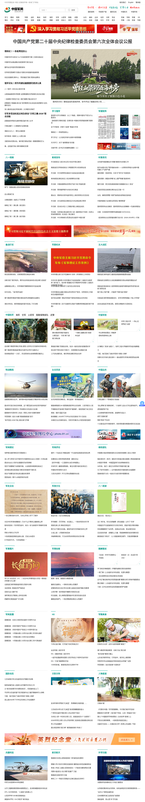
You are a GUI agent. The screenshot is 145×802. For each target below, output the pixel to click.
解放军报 (92, 7)
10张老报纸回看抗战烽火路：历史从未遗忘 (20, 560)
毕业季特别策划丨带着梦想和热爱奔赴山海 (107, 334)
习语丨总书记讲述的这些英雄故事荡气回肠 (112, 622)
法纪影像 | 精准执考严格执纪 (15, 612)
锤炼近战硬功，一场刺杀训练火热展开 (64, 608)
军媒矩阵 (102, 111)
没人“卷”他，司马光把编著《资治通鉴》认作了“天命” (116, 546)
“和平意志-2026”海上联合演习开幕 (17, 420)
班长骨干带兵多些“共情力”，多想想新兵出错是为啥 (69, 350)
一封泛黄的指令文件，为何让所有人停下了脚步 (21, 540)
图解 (51, 20)
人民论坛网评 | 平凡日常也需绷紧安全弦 (65, 497)
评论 (12, 20)
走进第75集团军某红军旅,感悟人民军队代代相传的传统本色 (25, 346)
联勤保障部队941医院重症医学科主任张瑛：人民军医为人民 (72, 405)
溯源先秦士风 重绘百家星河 (60, 549)
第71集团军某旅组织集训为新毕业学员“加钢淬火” (22, 350)
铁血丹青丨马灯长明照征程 (60, 540)
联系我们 (123, 2)
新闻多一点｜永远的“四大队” (129, 592)
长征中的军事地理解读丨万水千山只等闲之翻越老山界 (24, 546)
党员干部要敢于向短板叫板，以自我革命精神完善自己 (24, 490)
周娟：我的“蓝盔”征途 (58, 413)
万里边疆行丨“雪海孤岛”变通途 (108, 399)
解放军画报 (103, 7)
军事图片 (10, 572)
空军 (57, 17)
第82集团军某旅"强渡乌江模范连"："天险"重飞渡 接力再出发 (61, 335)
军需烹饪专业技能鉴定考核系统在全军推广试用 (114, 695)
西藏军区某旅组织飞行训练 (14, 623)
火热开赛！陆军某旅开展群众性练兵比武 (65, 616)
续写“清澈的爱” (102, 416)
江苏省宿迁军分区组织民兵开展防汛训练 (19, 737)
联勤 (69, 17)
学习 (6, 17)
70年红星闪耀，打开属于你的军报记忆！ (65, 678)
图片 (44, 20)
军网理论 (10, 447)
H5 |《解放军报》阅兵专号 (60, 687)
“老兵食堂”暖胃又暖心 (105, 687)
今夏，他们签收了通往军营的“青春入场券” (112, 353)
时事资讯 (102, 157)
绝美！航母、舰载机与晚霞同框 (62, 602)
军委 (26, 17)
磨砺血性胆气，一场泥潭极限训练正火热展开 (67, 623)
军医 (128, 17)
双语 (133, 20)
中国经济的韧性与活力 (59, 494)
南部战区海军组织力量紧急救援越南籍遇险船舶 (114, 274)
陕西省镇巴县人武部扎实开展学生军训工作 (20, 743)
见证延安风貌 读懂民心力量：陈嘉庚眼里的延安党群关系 (118, 557)
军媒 (133, 17)
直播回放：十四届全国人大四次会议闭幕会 (20, 695)
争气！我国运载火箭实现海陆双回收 (17, 187)
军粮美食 (102, 648)
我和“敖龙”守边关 (103, 420)
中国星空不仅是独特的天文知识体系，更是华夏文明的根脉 (118, 549)
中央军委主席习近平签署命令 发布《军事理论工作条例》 (71, 274)
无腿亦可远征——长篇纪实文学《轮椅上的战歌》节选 (116, 758)
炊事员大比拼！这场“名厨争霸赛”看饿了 (111, 678)
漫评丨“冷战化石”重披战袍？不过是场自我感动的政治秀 (70, 477)
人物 (128, 20)
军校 (26, 20)
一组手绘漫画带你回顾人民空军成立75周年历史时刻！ (70, 691)
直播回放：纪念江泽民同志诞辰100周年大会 (20, 678)
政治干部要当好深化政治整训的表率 (17, 497)
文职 (107, 17)
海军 (51, 17)
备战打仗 (10, 244)
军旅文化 (56, 510)
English (130, 2)
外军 (107, 20)
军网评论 (56, 447)
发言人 (63, 20)
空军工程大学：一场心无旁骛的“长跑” (130, 334)
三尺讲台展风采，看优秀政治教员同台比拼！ (67, 353)
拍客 (57, 20)
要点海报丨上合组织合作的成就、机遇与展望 (113, 619)
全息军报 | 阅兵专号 (58, 684)
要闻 (12, 17)
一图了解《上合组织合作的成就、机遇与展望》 (114, 608)
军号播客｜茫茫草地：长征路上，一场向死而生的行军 (70, 546)
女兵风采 (56, 369)
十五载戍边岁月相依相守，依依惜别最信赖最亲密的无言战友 (118, 424)
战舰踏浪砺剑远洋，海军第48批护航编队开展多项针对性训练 (26, 399)
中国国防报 (113, 7)
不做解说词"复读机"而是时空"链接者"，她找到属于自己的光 (72, 409)
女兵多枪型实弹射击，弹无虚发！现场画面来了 (67, 399)
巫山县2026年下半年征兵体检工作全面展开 (20, 758)
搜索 (73, 10)
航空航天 (56, 786)
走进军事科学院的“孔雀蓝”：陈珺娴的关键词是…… (69, 737)
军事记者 (124, 7)
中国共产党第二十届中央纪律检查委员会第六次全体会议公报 (72, 41)
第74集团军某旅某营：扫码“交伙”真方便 (111, 684)
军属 (122, 17)
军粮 (122, 20)
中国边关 (102, 369)
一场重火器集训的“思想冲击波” (83, 334)
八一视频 (10, 157)
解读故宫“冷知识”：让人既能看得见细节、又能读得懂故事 (117, 560)
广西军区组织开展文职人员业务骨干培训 (65, 747)
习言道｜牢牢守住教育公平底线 (107, 592)
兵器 (96, 20)
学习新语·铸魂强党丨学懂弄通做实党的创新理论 (114, 604)
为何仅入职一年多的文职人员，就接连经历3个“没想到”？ (71, 750)
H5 (139, 17)
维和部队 (102, 447)
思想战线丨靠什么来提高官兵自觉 (16, 501)
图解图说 (102, 572)
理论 (6, 20)
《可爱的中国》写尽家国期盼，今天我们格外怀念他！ (116, 743)
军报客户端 (102, 12)
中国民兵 (124, 12)
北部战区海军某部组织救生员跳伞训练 (18, 608)
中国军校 (102, 314)
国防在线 (113, 12)
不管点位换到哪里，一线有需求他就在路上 (112, 754)
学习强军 (56, 111)
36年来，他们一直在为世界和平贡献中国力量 (113, 490)
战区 (32, 17)
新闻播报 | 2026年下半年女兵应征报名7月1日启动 (68, 416)
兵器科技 (10, 786)
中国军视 (134, 12)
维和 (90, 17)
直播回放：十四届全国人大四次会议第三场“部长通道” (23, 691)
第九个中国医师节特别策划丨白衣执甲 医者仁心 (114, 750)
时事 (17, 20)
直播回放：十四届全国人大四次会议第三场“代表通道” (23, 698)
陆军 (44, 17)
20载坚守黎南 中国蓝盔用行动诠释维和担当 (113, 487)
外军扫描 (102, 786)
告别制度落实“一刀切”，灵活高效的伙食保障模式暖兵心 (24, 353)
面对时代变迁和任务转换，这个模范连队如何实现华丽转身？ (26, 405)
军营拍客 (56, 572)
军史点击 (10, 510)
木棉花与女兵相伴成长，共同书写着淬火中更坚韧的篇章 (71, 420)
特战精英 (10, 369)
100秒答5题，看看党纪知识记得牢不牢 (64, 698)
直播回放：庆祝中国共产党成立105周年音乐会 (21, 687)
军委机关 (56, 244)
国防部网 (91, 12)
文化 (85, 20)
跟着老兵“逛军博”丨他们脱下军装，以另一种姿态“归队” (116, 747)
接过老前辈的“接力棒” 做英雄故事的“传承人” (66, 761)
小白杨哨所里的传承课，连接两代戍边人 (111, 413)
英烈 (69, 20)
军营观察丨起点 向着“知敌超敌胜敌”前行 (19, 416)
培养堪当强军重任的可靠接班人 (16, 477)
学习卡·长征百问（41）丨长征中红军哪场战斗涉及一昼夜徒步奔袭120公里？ (25, 603)
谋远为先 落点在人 (104, 540)
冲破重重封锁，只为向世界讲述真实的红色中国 (67, 560)
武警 (76, 17)
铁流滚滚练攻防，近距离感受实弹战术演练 (20, 274)
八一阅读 (102, 510)
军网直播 (10, 648)
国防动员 (10, 707)
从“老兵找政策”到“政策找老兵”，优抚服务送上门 (22, 747)
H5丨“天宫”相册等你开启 (59, 695)
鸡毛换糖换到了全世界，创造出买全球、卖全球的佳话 (116, 553)
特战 (76, 20)
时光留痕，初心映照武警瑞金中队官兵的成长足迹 (68, 619)
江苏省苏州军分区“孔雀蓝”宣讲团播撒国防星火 (67, 743)
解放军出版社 (135, 7)
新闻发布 (56, 157)
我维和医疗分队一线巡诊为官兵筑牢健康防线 (113, 497)
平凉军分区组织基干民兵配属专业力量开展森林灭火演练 (24, 750)
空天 (102, 20)
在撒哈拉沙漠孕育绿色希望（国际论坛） (65, 483)
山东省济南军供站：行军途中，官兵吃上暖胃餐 (114, 691)
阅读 (90, 20)
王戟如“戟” (101, 737)
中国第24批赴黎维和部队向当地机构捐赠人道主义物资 (116, 477)
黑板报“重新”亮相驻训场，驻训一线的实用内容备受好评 (70, 346)
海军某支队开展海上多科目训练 (16, 619)
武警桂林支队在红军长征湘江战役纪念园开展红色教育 (70, 612)
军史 (113, 17)
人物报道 (102, 707)
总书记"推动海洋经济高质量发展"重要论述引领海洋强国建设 (118, 615)
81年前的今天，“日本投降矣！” (16, 564)
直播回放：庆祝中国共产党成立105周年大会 (20, 684)
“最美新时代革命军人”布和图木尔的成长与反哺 (21, 409)
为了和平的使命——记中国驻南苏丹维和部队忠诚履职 (116, 494)
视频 (32, 20)
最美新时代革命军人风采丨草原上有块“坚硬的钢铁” (23, 413)
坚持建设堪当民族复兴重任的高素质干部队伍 (20, 494)
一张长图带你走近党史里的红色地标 (110, 611)
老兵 (113, 20)
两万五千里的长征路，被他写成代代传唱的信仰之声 (69, 553)
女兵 (85, 17)
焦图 (17, 17)
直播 (38, 20)
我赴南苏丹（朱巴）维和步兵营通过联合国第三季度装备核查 (118, 483)
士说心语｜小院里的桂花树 (60, 557)
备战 (38, 17)
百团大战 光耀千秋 (11, 616)
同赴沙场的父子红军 (12, 557)
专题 (138, 20)
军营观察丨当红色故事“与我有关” (109, 698)
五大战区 (102, 244)
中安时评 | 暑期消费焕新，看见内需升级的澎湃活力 (69, 490)
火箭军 (63, 17)
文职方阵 (56, 707)
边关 (96, 17)
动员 (102, 17)
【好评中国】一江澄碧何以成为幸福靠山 (65, 487)
